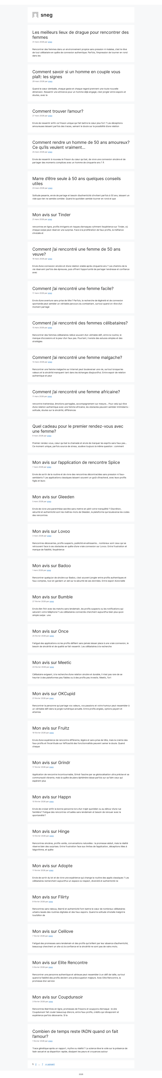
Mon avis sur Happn (51, 796)
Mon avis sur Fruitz (50, 728)
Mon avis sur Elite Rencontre (60, 962)
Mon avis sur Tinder (51, 214)
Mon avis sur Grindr (51, 762)
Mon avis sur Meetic (51, 662)
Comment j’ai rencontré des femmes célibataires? (80, 322)
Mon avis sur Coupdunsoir (57, 996)
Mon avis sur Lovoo (51, 531)
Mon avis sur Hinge (50, 831)
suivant (50, 1064)
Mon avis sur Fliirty (50, 896)
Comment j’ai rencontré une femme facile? (73, 288)
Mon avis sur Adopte (52, 865)
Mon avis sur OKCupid (53, 693)
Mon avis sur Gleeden (53, 496)
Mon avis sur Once (50, 631)
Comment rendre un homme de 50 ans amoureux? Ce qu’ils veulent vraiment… (81, 145)
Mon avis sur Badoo (51, 565)
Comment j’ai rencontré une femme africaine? (76, 391)
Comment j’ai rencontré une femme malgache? (77, 357)
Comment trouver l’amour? (57, 111)
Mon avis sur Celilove (52, 931)
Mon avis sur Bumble (52, 596)
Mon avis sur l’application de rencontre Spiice (76, 462)
